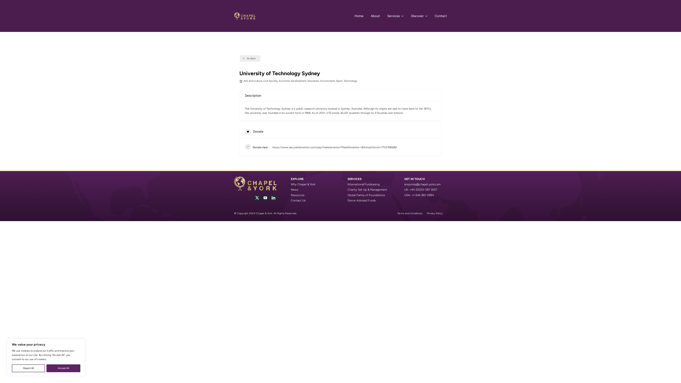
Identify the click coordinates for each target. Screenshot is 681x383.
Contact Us (298, 200)
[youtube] (265, 198)
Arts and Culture (252, 80)
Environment (327, 80)
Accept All (63, 368)
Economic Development (292, 80)
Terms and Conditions (410, 213)
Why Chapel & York (303, 184)
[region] (46, 357)
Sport (339, 80)
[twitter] (257, 198)
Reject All (28, 368)
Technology (350, 80)
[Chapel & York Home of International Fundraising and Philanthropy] (244, 13)
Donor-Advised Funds (362, 200)
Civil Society (270, 80)
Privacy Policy (435, 213)
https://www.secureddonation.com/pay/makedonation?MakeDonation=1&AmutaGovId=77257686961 (334, 147)
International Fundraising (364, 184)
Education (313, 80)
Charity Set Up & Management (367, 189)
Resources (297, 195)
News (294, 189)
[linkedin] (273, 198)
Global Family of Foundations (366, 195)
